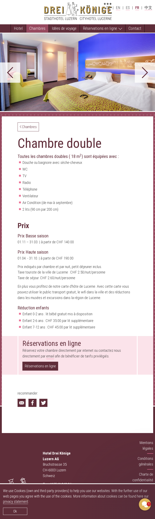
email (50, 356)
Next (145, 72)
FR (137, 7)
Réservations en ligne (100, 28)
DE (108, 7)
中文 (148, 7)
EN (118, 7)
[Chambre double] (22, 403)
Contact (135, 28)
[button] (120, 463)
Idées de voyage (64, 28)
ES (128, 7)
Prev (10, 72)
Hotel (18, 28)
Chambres (37, 28)
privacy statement (15, 501)
